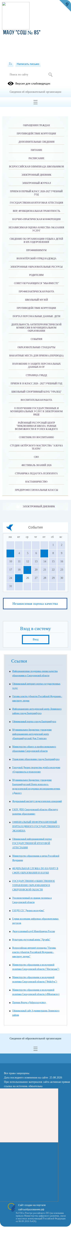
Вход (35, 639)
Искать (50, 75)
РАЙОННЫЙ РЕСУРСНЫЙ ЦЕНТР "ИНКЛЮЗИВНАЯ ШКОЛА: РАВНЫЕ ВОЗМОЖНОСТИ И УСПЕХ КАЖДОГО (36, 425)
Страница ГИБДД (36, 375)
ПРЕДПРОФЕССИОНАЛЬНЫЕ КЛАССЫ (36, 490)
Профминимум (36, 250)
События (36, 339)
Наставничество (36, 481)
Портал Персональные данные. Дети (36, 316)
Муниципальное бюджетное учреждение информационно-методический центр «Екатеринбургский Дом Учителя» (32, 734)
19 (27, 569)
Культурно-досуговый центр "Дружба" (31, 939)
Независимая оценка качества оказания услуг (36, 229)
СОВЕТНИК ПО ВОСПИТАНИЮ (36, 437)
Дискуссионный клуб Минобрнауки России (33, 931)
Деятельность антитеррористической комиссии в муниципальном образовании (36, 327)
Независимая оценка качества (35, 604)
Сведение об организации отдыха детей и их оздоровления (36, 240)
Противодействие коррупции (36, 133)
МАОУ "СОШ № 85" (21, 33)
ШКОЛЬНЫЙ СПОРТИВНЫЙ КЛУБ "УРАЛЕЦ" (36, 391)
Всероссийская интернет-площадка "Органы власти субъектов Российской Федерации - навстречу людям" (34, 952)
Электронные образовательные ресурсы (36, 266)
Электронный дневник (39, 506)
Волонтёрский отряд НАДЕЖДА (36, 258)
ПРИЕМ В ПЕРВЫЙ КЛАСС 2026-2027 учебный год (36, 193)
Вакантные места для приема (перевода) (36, 355)
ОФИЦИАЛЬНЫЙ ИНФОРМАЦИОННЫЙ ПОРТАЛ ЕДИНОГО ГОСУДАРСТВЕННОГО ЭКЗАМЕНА (36, 826)
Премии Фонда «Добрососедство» (29, 1002)
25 (18, 577)
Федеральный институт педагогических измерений (37, 801)
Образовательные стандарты (36, 347)
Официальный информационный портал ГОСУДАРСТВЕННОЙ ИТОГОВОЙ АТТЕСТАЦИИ (32, 843)
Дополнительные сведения (36, 141)
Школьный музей (36, 299)
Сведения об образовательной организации (35, 91)
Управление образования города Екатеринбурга (35, 759)
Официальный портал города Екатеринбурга (34, 721)
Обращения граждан (36, 125)
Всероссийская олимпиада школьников (36, 166)
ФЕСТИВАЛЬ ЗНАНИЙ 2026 (36, 465)
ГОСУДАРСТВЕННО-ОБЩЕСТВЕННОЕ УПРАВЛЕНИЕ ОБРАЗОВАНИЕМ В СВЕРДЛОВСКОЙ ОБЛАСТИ (33, 885)
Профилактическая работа (36, 291)
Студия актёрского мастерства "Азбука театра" (36, 447)
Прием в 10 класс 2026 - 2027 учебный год (36, 383)
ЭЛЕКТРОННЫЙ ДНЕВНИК (36, 174)
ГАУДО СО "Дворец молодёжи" (28, 910)
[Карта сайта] (10, 64)
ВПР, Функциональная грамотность (36, 211)
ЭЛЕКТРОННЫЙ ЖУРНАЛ (36, 183)
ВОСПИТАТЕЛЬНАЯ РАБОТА (36, 400)
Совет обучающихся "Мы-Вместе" (36, 283)
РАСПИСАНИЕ (36, 158)
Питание (36, 150)
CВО (36, 457)
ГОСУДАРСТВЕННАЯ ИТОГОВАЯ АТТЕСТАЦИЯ (36, 202)
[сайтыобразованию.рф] (65, 6)
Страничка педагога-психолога (36, 473)
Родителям (36, 275)
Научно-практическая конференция (36, 219)
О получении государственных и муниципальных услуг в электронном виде (36, 411)
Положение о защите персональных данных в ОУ (36, 365)
